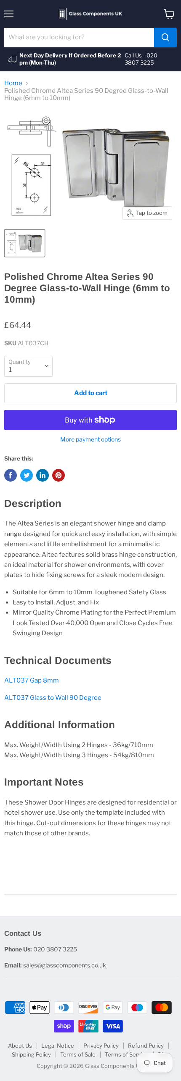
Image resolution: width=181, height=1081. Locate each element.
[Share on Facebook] (10, 475)
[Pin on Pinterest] (58, 475)
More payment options (90, 439)
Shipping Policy (31, 1054)
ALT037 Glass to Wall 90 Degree (52, 698)
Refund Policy (146, 1045)
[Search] (165, 37)
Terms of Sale (78, 1054)
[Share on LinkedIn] (42, 475)
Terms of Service (127, 1054)
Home (13, 83)
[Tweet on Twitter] (26, 475)
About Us (20, 1045)
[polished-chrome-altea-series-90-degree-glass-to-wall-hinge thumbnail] (25, 243)
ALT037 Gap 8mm (31, 680)
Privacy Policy (101, 1045)
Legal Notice (57, 1045)
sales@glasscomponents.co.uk (64, 965)
